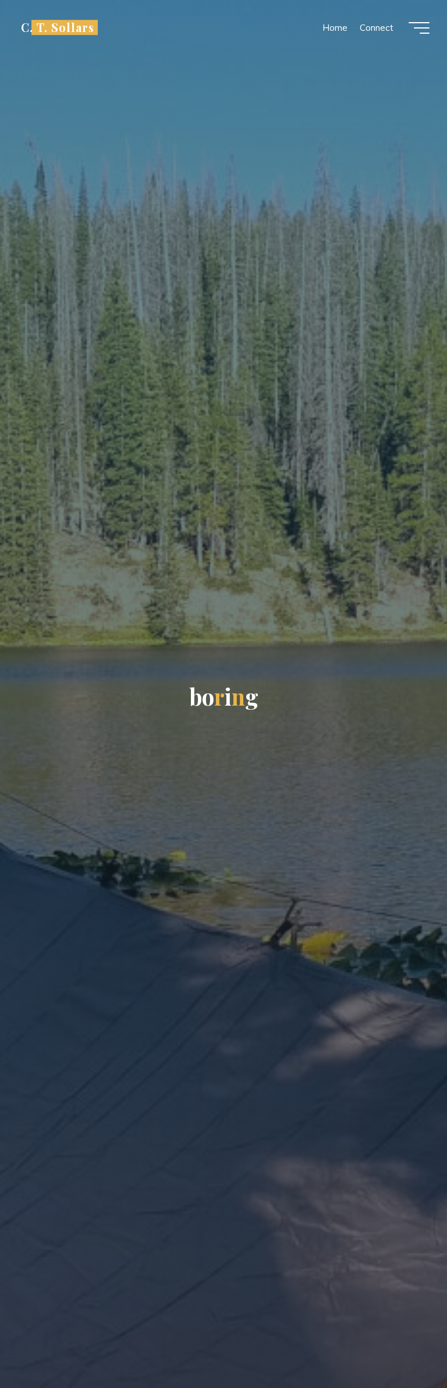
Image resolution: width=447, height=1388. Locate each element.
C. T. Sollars (57, 27)
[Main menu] (419, 28)
